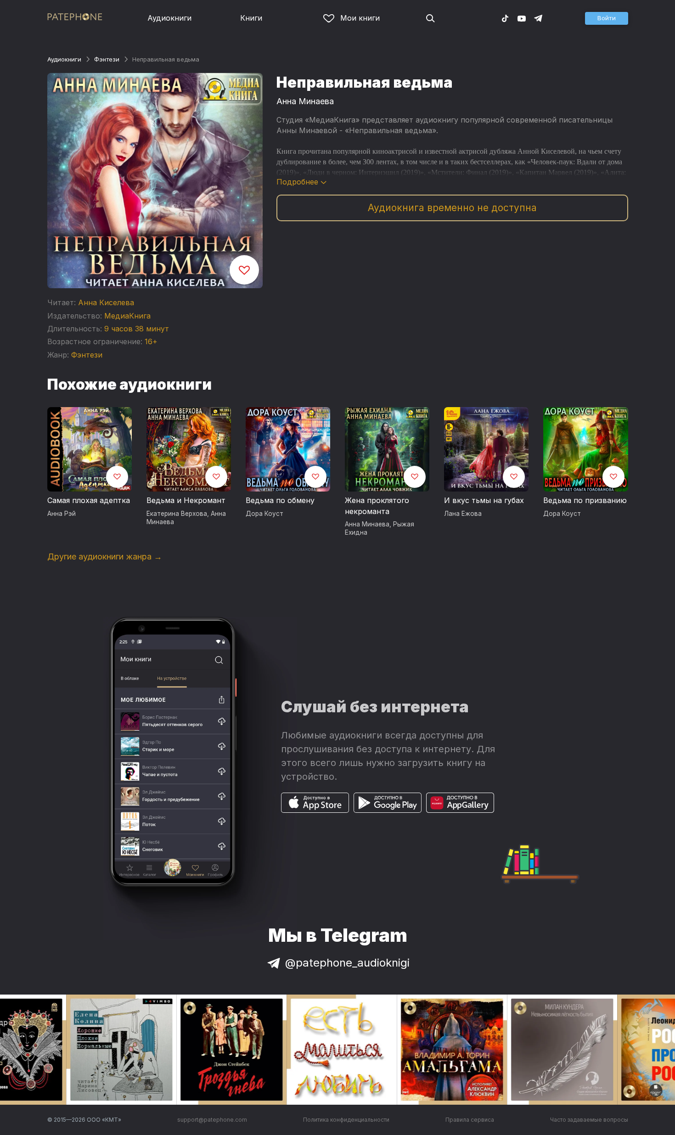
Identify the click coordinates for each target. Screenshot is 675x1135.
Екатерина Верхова (176, 513)
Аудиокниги (169, 17)
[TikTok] (505, 17)
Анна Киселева (106, 302)
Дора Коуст (264, 513)
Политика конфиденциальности (346, 1119)
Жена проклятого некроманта (377, 506)
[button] (606, 18)
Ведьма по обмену (280, 500)
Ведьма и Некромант (185, 500)
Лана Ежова (463, 513)
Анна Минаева (305, 101)
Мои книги (360, 17)
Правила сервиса (469, 1119)
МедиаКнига (127, 315)
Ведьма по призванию (585, 500)
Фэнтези (106, 59)
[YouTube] (521, 17)
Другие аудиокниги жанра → (104, 556)
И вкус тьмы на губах (484, 500)
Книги (251, 17)
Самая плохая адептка (88, 500)
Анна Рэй (61, 513)
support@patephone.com (212, 1119)
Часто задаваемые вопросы (589, 1119)
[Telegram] (538, 17)
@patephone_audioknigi (347, 962)
